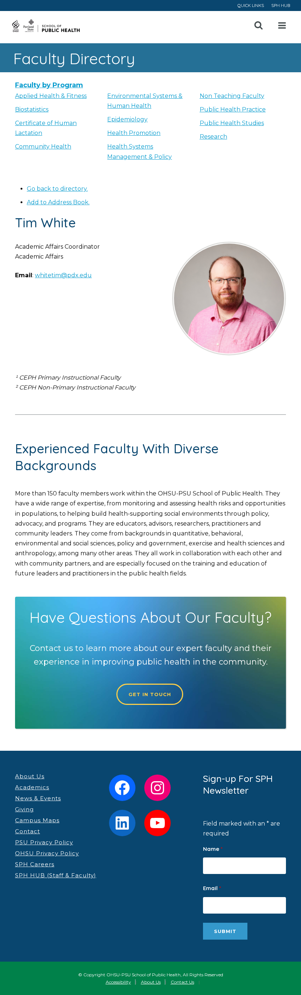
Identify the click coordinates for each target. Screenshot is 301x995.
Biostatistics (31, 109)
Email (212, 888)
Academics (32, 787)
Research (213, 136)
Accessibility (118, 982)
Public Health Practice (233, 109)
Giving (24, 809)
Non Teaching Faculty (232, 95)
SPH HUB (280, 5)
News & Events (38, 798)
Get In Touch (149, 694)
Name (212, 848)
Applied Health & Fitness (51, 95)
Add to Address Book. (58, 202)
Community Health (43, 146)
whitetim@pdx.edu (63, 275)
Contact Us (182, 982)
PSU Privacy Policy (44, 842)
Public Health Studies (232, 123)
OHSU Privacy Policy (47, 853)
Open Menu (282, 25)
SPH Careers (34, 864)
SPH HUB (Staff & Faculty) (55, 875)
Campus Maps (37, 820)
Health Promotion (133, 132)
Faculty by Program (49, 85)
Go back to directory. (57, 188)
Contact (27, 831)
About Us (29, 776)
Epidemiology (127, 119)
